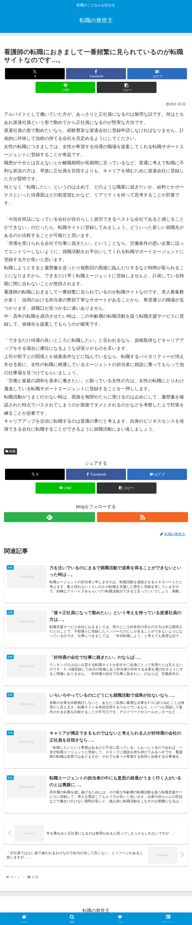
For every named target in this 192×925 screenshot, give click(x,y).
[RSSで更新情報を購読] (142, 517)
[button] (126, 87)
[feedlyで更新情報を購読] (49, 517)
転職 (13, 451)
